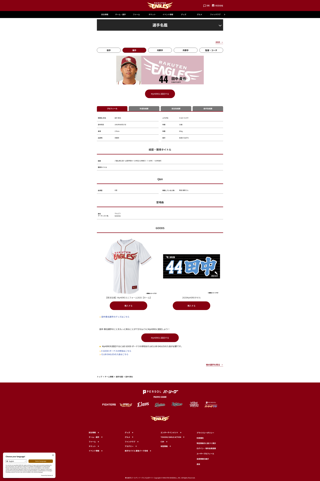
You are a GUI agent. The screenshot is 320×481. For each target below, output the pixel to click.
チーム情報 (109, 376)
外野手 (186, 50)
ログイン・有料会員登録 (206, 448)
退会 (198, 464)
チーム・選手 (120, 14)
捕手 (134, 50)
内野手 (160, 50)
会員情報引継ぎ (203, 459)
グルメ (199, 14)
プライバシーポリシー (205, 432)
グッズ (183, 14)
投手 (109, 50)
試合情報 (104, 14)
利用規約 (200, 438)
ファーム (136, 14)
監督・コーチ (211, 50)
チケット (152, 14)
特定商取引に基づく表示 (206, 443)
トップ (99, 376)
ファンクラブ (215, 14)
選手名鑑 (119, 376)
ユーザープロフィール (205, 453)
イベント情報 (168, 14)
